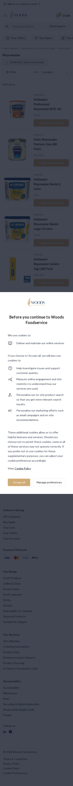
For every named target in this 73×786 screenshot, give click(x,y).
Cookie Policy (23, 468)
